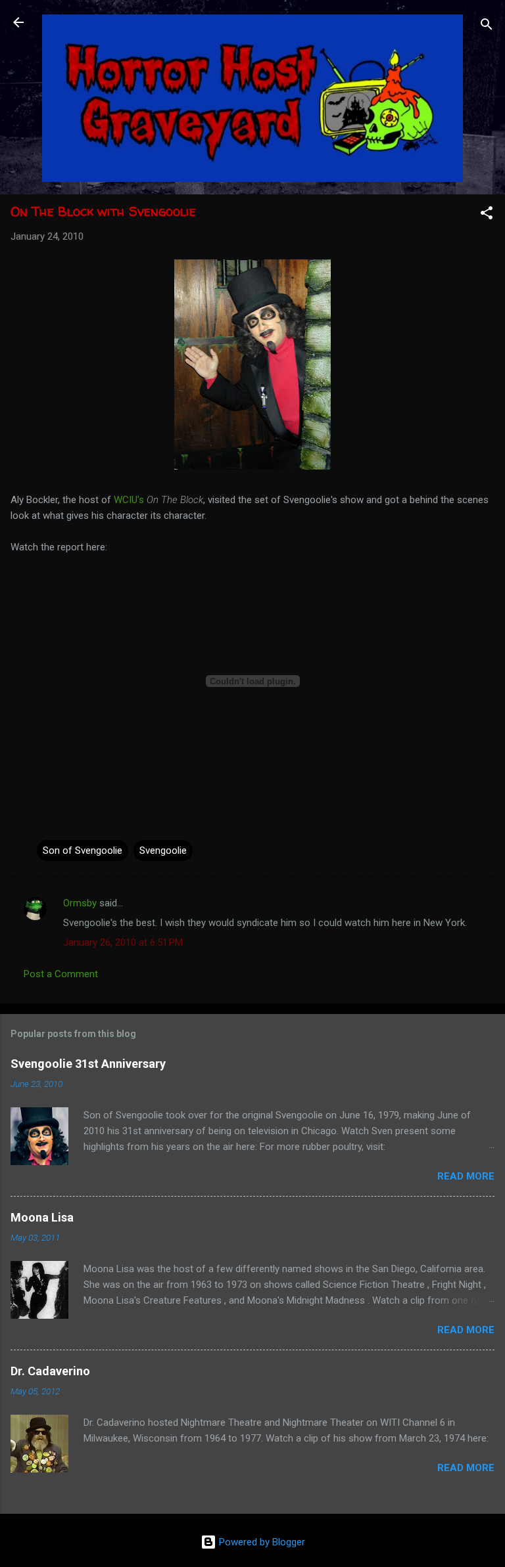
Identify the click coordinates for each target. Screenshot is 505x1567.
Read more (465, 1176)
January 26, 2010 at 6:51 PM (123, 942)
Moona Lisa (42, 1217)
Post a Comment (61, 974)
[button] (486, 215)
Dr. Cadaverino (50, 1371)
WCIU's (129, 500)
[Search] (486, 27)
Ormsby (80, 903)
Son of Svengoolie (82, 850)
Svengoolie (163, 850)
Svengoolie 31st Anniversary (88, 1063)
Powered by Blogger (260, 1542)
